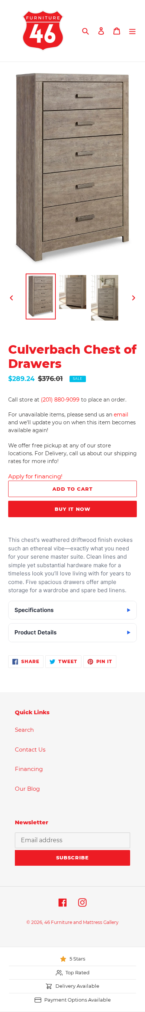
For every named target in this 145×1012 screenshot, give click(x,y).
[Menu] (132, 31)
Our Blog (27, 788)
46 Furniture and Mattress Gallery (81, 922)
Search (24, 729)
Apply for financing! (35, 476)
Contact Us (30, 749)
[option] (41, 296)
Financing (29, 768)
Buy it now (72, 509)
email (121, 414)
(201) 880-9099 (60, 399)
